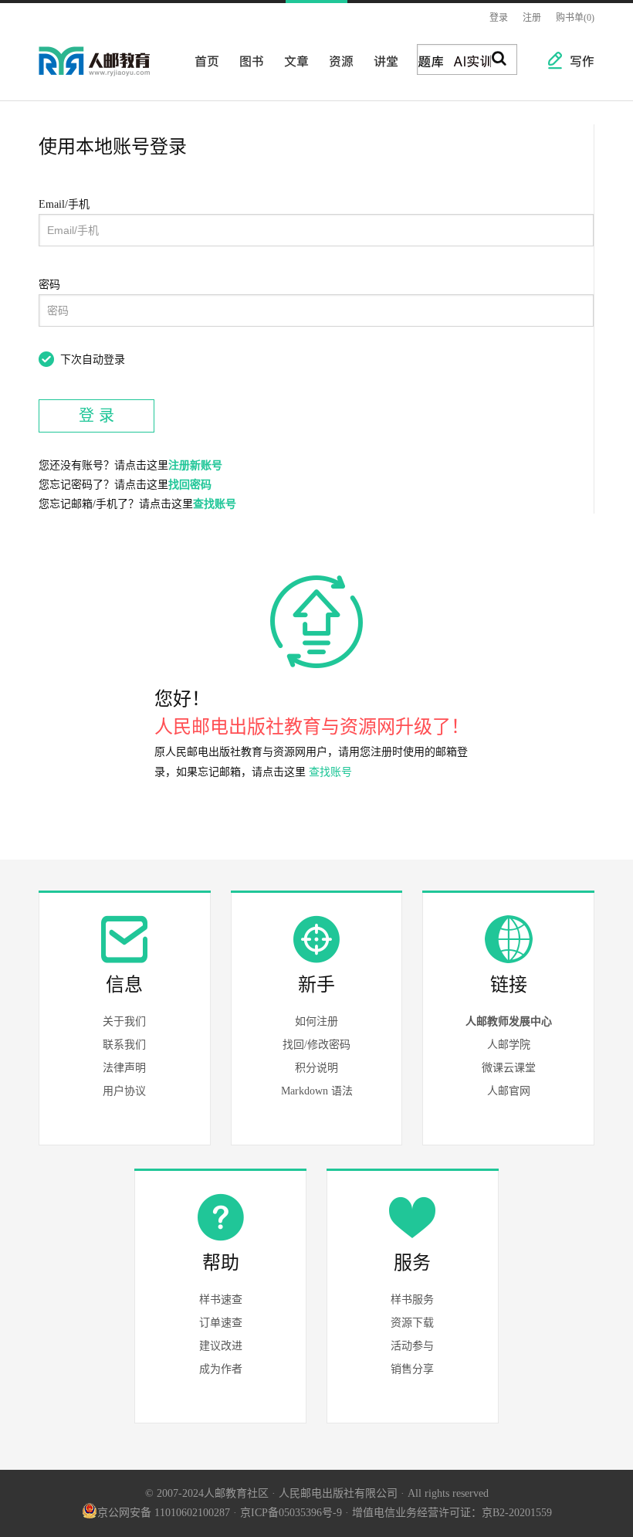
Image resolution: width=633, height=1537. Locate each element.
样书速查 (220, 1299)
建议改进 (220, 1346)
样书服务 (412, 1299)
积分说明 (316, 1068)
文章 (292, 60)
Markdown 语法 (317, 1091)
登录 (498, 17)
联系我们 (124, 1044)
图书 (247, 60)
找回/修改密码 (316, 1044)
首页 (202, 60)
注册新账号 (195, 465)
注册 (532, 17)
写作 (574, 60)
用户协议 (124, 1091)
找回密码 (190, 484)
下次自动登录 (92, 359)
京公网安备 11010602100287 (163, 1512)
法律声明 (124, 1068)
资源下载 (412, 1322)
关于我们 (124, 1021)
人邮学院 (508, 1044)
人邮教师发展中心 (508, 1021)
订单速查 (220, 1322)
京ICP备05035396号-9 (291, 1512)
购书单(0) (575, 17)
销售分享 (412, 1369)
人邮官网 (508, 1091)
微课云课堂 (509, 1068)
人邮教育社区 (110, 72)
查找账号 (214, 504)
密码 (49, 284)
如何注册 (316, 1021)
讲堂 (381, 60)
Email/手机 (64, 204)
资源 (336, 60)
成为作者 (220, 1369)
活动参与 (412, 1346)
